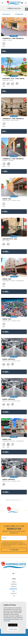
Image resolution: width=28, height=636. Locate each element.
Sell (13, 591)
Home (14, 582)
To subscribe (14, 550)
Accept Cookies (12, 625)
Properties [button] (13, 589)
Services (13, 586)
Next (26, 26)
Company (14, 584)
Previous (2, 26)
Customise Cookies (12, 629)
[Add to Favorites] (24, 19)
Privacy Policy (22, 543)
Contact (14, 593)
